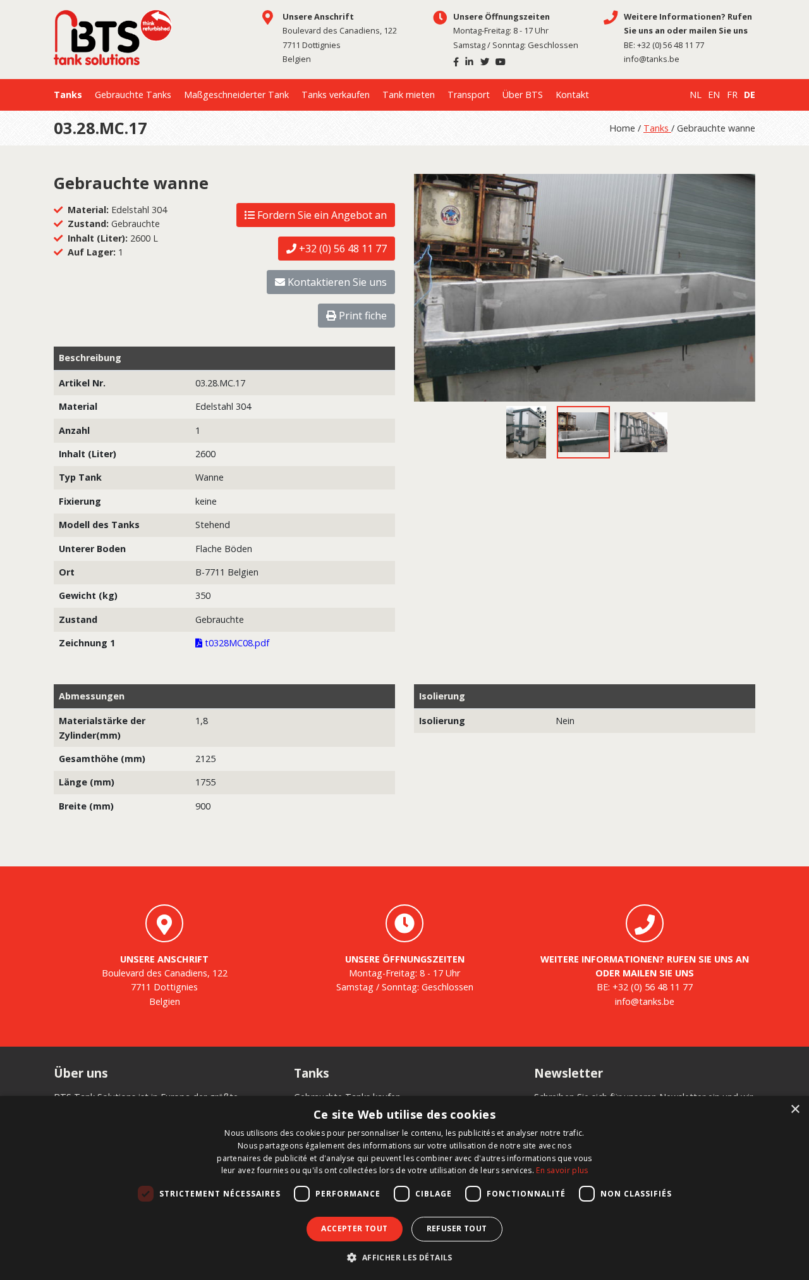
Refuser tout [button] (457, 1228)
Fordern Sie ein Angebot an (321, 215)
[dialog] (404, 1188)
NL (696, 95)
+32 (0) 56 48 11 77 (670, 45)
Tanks (68, 95)
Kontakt (572, 95)
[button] (404, 1258)
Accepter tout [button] (354, 1228)
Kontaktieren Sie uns (336, 282)
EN (714, 95)
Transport (468, 95)
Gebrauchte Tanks (133, 95)
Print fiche (361, 316)
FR (732, 95)
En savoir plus (562, 1170)
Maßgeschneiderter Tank (236, 95)
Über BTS (522, 95)
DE (749, 95)
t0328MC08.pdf (235, 643)
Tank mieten (408, 95)
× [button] (795, 1109)
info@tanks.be (651, 59)
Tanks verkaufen (335, 95)
